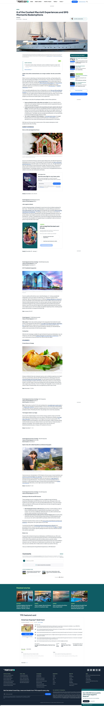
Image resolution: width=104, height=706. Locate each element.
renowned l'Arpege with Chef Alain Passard (31, 379)
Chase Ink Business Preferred (8, 682)
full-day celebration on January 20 (54, 299)
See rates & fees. (30, 637)
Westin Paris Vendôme (29, 406)
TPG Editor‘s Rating (24, 622)
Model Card (88, 682)
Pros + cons (23, 649)
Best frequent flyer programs (24, 681)
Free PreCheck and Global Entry (41, 685)
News (17, 9)
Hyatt (55, 526)
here (23, 75)
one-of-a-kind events (43, 81)
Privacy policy (88, 676)
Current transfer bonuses (24, 676)
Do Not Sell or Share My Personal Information (93, 675)
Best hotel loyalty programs (24, 682)
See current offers (78, 90)
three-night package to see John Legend (31, 210)
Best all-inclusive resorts (40, 679)
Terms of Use (42, 186)
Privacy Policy (58, 186)
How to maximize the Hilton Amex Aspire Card (60, 606)
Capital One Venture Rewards (8, 675)
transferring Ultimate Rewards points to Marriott (45, 525)
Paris (53, 679)
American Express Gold (7, 679)
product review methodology (58, 56)
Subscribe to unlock (57, 183)
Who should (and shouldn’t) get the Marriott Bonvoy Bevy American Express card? (79, 607)
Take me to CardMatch (46, 245)
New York (54, 678)
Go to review (40, 622)
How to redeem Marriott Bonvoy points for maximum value (43, 606)
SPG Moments (52, 85)
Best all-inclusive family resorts (41, 681)
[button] (39, 643)
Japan (54, 676)
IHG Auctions (59, 82)
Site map (70, 681)
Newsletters (71, 682)
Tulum (54, 681)
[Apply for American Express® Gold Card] (27, 628)
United (60, 526)
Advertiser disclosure (82, 1)
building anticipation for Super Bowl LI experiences (47, 335)
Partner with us (71, 685)
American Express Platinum (7, 678)
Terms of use (88, 678)
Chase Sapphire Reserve (7, 676)
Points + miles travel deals (24, 678)
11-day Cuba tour (54, 478)
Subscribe (75, 1)
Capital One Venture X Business (8, 681)
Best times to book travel (40, 678)
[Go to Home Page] (22, 2)
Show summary (28, 69)
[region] (43, 568)
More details (29, 649)
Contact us (71, 679)
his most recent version (50, 116)
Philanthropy (71, 676)
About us (70, 675)
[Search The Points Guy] (87, 1)
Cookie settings (88, 679)
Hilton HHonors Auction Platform (47, 82)
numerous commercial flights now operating (32, 476)
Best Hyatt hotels (39, 682)
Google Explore (38, 676)
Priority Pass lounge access (24, 679)
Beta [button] (61, 554)
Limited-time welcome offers (8, 685)
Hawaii (54, 675)
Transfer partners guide (24, 675)
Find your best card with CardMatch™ (78, 94)
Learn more (86, 701)
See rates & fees (72, 71)
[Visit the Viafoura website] (61, 577)
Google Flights (38, 675)
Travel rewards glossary (40, 686)
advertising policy (49, 56)
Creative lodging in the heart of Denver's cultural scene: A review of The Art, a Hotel (24, 607)
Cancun (54, 682)
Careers (70, 678)
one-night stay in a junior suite (54, 405)
